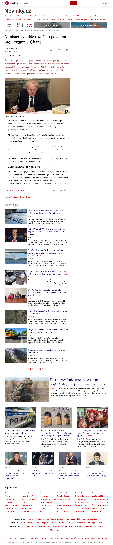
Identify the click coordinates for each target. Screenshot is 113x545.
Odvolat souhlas (83, 538)
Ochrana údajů (71, 538)
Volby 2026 (8, 496)
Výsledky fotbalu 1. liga (48, 499)
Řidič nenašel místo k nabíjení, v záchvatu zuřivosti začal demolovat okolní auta (47, 272)
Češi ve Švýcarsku (81, 505)
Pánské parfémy (55, 530)
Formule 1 (43, 508)
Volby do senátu (10, 508)
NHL (41, 511)
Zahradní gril (90, 523)
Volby (31, 16)
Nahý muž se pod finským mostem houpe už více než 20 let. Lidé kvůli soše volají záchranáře (48, 253)
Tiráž (36, 538)
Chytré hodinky (99, 526)
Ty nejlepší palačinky (64, 496)
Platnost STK (96, 511)
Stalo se (19, 16)
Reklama (23, 538)
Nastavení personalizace (99, 538)
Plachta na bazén (33, 523)
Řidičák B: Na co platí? (100, 505)
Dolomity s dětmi (80, 511)
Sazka (22, 197)
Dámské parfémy (58, 526)
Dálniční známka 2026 (100, 499)
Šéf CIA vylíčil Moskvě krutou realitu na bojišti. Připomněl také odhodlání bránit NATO (46, 231)
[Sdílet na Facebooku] (65, 190)
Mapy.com (31, 519)
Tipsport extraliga (46, 502)
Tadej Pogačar (27, 505)
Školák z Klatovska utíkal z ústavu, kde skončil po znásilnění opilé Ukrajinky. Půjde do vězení (56, 433)
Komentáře (61, 16)
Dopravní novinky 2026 (100, 502)
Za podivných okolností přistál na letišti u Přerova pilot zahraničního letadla (46, 212)
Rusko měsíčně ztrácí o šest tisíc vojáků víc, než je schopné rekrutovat (78, 382)
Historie (39, 19)
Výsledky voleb (10, 502)
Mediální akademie (46, 538)
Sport (59, 19)
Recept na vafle (62, 508)
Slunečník (53, 523)
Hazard (28, 197)
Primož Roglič (27, 508)
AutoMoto (18, 19)
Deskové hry (79, 526)
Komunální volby (10, 511)
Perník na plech (62, 511)
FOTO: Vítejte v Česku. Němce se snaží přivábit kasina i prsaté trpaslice (92, 433)
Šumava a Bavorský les (83, 502)
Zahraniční (38, 16)
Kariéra (30, 538)
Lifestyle (89, 16)
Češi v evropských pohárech (87, 519)
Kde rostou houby (57, 519)
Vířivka (99, 523)
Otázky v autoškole (98, 508)
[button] (37, 96)
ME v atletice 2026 (46, 505)
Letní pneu (69, 526)
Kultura (73, 16)
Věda (25, 19)
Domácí (25, 16)
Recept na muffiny (63, 499)
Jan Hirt (25, 502)
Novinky (7, 48)
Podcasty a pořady (49, 19)
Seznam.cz (106, 3)
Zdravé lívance (62, 502)
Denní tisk (94, 19)
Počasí (77, 19)
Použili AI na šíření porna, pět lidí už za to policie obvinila (20, 431)
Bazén (23, 523)
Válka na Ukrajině (50, 16)
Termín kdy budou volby (13, 505)
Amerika (30, 237)
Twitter (16, 538)
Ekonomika (81, 16)
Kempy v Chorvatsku (82, 496)
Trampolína (45, 523)
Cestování (31, 19)
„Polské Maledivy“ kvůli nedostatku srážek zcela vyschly (47, 312)
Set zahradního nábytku (76, 523)
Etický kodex (59, 538)
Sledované (102, 19)
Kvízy (64, 19)
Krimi (68, 16)
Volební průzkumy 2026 (13, 499)
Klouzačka (62, 523)
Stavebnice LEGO (43, 526)
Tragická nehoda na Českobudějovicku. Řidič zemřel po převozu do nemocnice (48, 330)
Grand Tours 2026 (28, 511)
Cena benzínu (70, 519)
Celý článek (83, 395)
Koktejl (95, 16)
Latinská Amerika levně (83, 508)
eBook (54, 50)
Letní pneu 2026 (98, 496)
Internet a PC (9, 19)
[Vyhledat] (73, 3)
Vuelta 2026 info (27, 496)
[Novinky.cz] (18, 11)
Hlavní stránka (10, 16)
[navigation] (2, 3)
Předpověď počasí (43, 519)
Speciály (71, 19)
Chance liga (44, 496)
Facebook (8, 538)
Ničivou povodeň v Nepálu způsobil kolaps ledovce (47, 351)
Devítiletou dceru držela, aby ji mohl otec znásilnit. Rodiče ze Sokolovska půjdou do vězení (47, 292)
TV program (85, 19)
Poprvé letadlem (80, 499)
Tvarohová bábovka (64, 505)
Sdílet (62, 50)
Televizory (88, 526)
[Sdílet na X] (68, 190)
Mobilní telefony (30, 526)
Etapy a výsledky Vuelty (30, 499)
